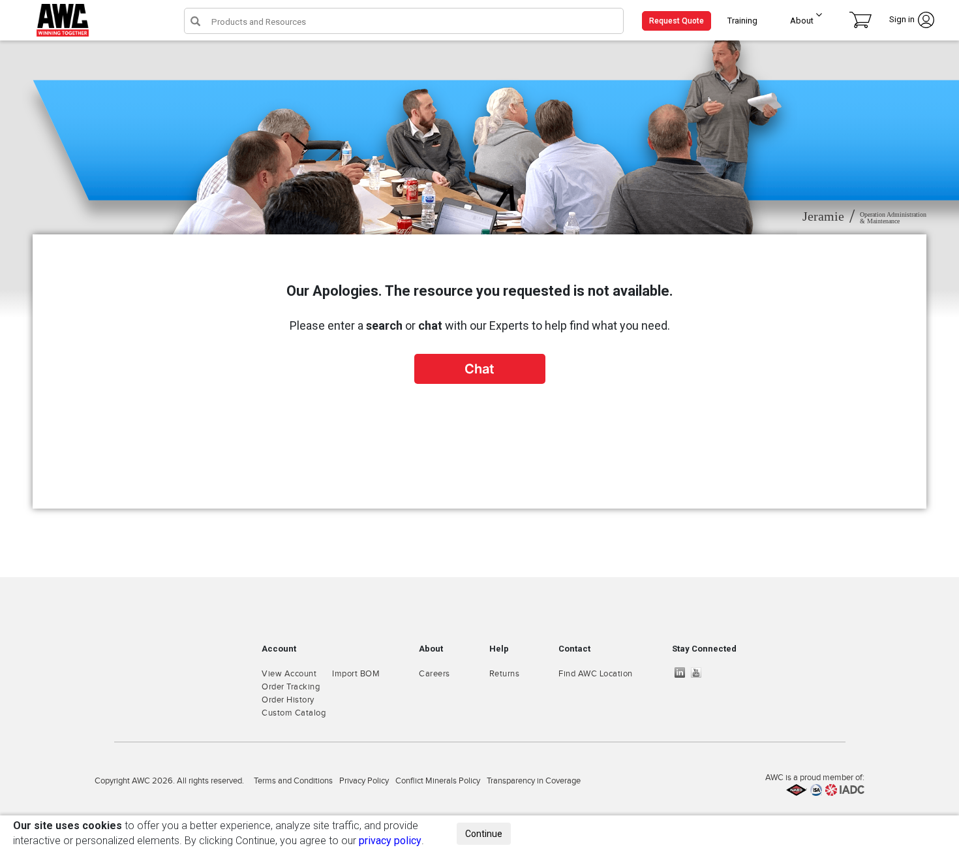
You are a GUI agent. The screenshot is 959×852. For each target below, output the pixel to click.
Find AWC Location (595, 674)
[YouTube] (699, 672)
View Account (289, 674)
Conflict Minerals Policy (437, 781)
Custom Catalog (294, 713)
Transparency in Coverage (534, 781)
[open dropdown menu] (814, 17)
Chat (479, 369)
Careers (434, 674)
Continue (483, 833)
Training (742, 20)
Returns (504, 674)
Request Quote (676, 20)
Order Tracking (291, 687)
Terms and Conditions (293, 781)
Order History (288, 700)
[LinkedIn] (683, 672)
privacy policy (390, 840)
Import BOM (356, 674)
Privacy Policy (364, 781)
